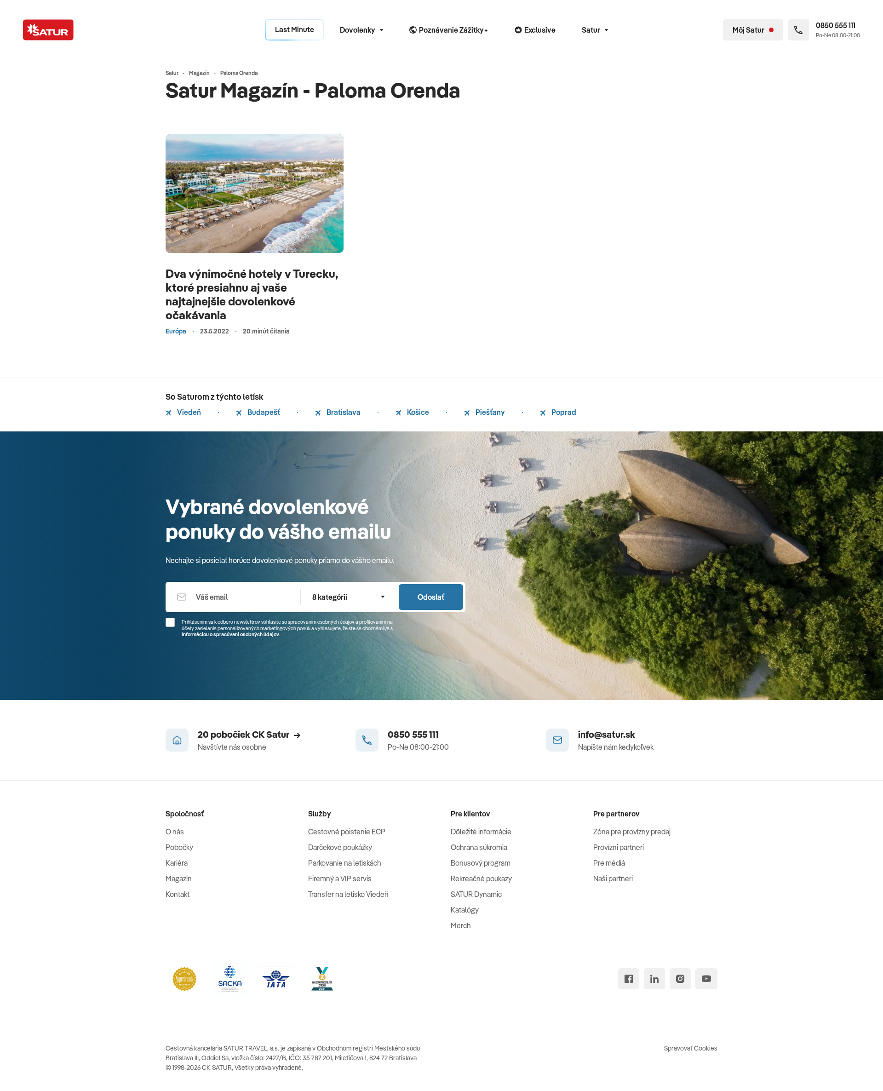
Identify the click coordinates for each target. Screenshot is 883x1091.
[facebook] (628, 978)
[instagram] (680, 978)
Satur (591, 29)
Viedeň (188, 412)
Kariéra (177, 862)
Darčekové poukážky (340, 847)
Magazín (179, 878)
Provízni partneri (618, 847)
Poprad (563, 412)
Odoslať (431, 597)
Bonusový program (480, 862)
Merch (461, 925)
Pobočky (179, 847)
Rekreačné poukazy (481, 878)
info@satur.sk (606, 734)
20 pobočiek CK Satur (243, 734)
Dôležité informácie (481, 831)
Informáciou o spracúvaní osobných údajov (230, 634)
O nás (175, 831)
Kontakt (177, 894)
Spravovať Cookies (690, 1048)
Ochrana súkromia (479, 847)
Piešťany (489, 412)
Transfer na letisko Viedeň (348, 894)
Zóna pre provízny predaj (632, 831)
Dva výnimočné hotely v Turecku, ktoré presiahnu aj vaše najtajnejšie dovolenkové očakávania (252, 294)
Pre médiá (609, 862)
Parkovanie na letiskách (344, 862)
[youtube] (706, 978)
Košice (417, 412)
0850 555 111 (413, 734)
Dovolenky (357, 29)
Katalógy (465, 909)
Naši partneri (613, 878)
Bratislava (343, 412)
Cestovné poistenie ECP (346, 831)
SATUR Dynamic (476, 894)
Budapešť (263, 412)
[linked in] (654, 978)
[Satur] (48, 30)
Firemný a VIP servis (340, 878)
